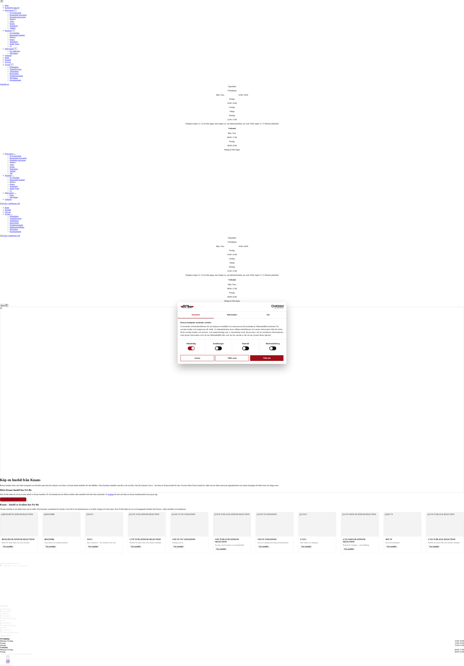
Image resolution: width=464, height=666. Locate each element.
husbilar (111, 494)
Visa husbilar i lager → (13, 499)
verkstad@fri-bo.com (11, 632)
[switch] (218, 348)
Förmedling (14, 216)
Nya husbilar (14, 178)
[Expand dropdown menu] (15, 154)
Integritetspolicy (6, 665)
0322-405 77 (7, 630)
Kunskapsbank (15, 232)
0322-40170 (7, 611)
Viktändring (14, 221)
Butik (7, 208)
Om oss (8, 212)
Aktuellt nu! (4, 84)
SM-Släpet (14, 197)
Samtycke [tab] (196, 315)
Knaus (12, 167)
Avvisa (197, 358)
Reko (12, 195)
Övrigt (7, 214)
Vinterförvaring (15, 218)
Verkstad (8, 199)
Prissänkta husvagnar (18, 160)
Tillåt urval (232, 358)
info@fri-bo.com (9, 618)
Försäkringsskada (16, 225)
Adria (12, 165)
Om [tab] (268, 315)
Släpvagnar (9, 193)
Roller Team (14, 189)
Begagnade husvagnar (18, 158)
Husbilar (8, 175)
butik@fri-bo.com (9, 625)
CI (11, 191)
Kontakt (8, 210)
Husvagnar (9, 154)
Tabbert (12, 171)
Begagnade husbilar (17, 180)
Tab (11, 173)
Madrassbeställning (17, 227)
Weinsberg (14, 169)
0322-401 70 (7, 616)
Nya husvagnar (15, 156)
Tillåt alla (267, 358)
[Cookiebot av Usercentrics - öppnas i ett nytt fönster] (273, 306)
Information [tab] (232, 315)
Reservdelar (14, 223)
